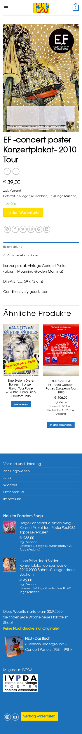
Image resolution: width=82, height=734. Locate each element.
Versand (15, 190)
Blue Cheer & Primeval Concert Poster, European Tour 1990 (61, 386)
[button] (6, 7)
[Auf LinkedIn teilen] (46, 229)
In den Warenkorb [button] (61, 424)
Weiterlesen (21, 404)
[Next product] (7, 171)
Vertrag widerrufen (39, 715)
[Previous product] (15, 171)
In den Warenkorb (23, 212)
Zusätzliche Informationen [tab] (21, 255)
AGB (7, 477)
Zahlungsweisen (16, 470)
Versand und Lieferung (22, 463)
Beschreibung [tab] (13, 246)
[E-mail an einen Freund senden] (31, 229)
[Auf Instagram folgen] (7, 717)
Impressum (12, 498)
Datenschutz (13, 491)
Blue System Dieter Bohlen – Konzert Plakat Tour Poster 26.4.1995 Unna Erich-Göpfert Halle (21, 388)
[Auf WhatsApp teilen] (7, 229)
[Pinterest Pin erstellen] (38, 229)
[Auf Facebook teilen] (15, 229)
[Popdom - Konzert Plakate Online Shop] (41, 7)
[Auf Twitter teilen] (23, 229)
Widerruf (10, 484)
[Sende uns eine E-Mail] (15, 717)
